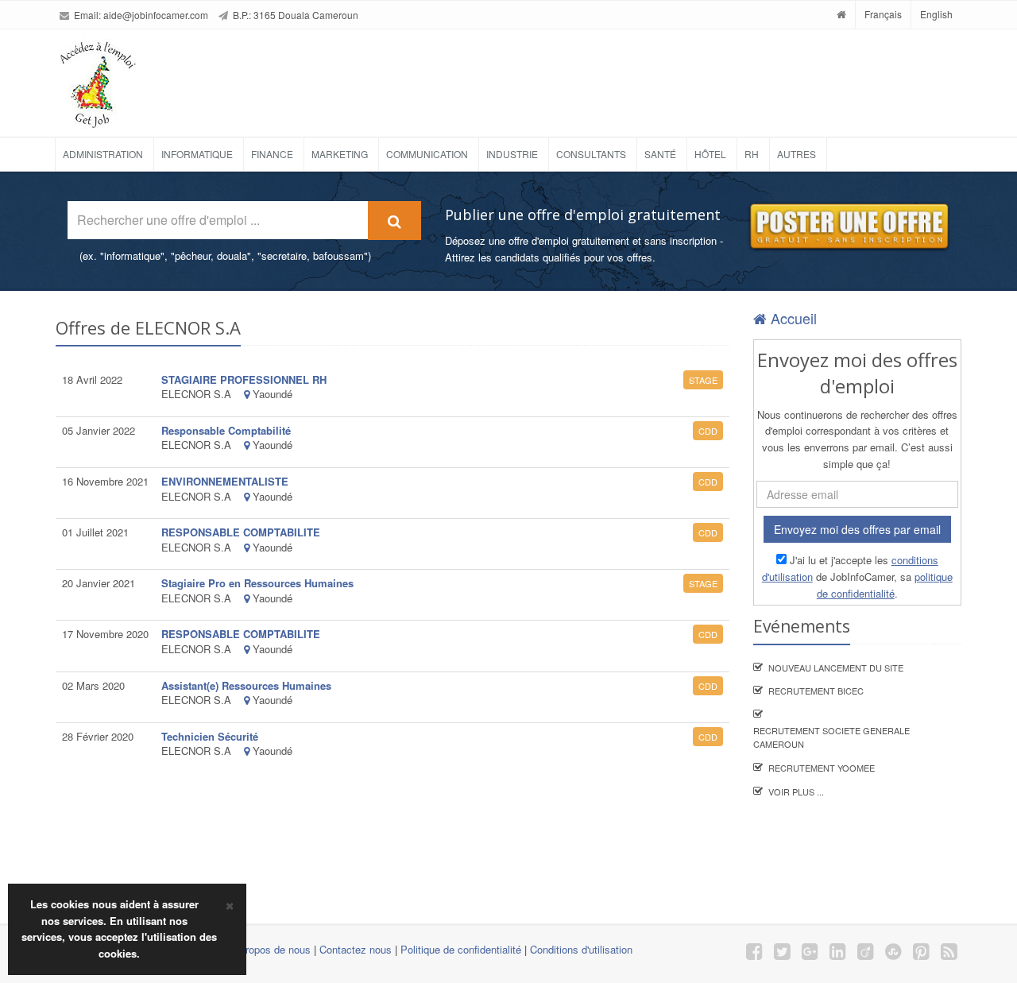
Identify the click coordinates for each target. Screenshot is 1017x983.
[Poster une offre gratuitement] (848, 227)
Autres (796, 154)
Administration (103, 154)
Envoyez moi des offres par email (857, 529)
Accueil (792, 318)
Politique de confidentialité (460, 949)
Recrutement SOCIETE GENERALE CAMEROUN (831, 737)
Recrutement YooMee (821, 767)
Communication (427, 154)
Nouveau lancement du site (835, 667)
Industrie (512, 154)
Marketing (339, 154)
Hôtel (710, 154)
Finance (272, 154)
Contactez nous (355, 949)
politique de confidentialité (885, 585)
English (936, 14)
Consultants (591, 154)
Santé (660, 154)
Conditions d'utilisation (581, 949)
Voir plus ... (796, 791)
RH (751, 154)
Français (883, 14)
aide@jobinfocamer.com (155, 14)
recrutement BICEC (816, 690)
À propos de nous (270, 949)
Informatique (197, 154)
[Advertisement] (551, 77)
